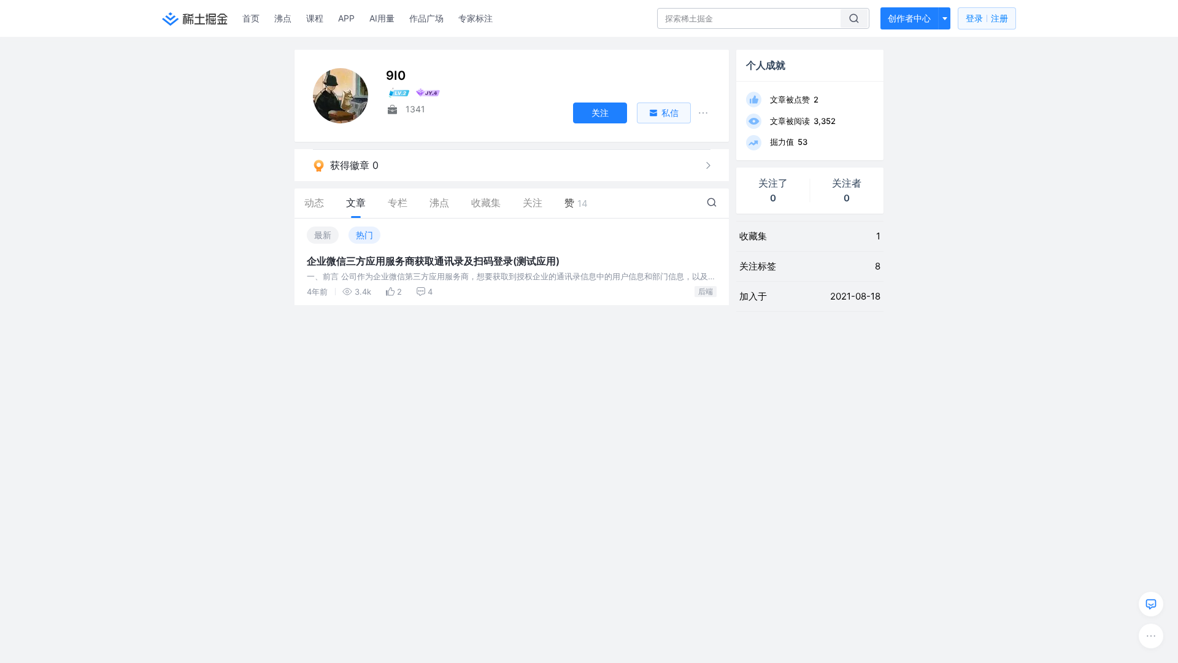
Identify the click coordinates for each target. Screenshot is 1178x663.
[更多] (1151, 636)
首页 (251, 18)
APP (346, 18)
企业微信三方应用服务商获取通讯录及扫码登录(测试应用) (433, 261)
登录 (987, 18)
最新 (322, 235)
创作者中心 (909, 18)
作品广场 (426, 18)
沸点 (282, 18)
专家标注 (475, 18)
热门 (364, 235)
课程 (314, 18)
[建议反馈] (1151, 604)
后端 (705, 291)
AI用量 (382, 18)
